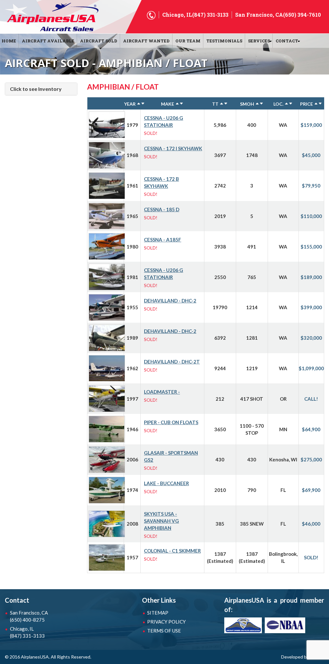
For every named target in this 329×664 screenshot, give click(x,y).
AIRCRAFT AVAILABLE (48, 41)
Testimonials (224, 41)
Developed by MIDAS (302, 657)
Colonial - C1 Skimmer (172, 551)
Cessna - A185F (162, 239)
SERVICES (259, 41)
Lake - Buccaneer (166, 483)
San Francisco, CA (29, 616)
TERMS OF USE (164, 630)
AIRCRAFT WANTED (146, 41)
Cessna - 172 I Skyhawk (173, 148)
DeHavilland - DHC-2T (172, 361)
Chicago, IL (27, 632)
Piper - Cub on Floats (171, 422)
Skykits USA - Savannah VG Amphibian (161, 521)
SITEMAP (157, 613)
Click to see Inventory (36, 89)
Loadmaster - (162, 392)
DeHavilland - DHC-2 (170, 300)
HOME (9, 41)
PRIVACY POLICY (166, 622)
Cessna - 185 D (161, 209)
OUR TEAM (187, 41)
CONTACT (287, 41)
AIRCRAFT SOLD (98, 41)
